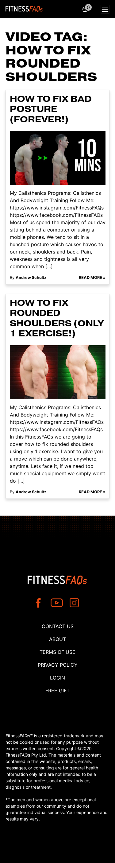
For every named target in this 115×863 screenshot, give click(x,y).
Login (57, 678)
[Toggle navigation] (105, 9)
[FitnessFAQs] (24, 9)
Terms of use (57, 652)
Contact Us (58, 626)
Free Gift (57, 690)
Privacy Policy (58, 665)
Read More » (92, 277)
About (57, 639)
